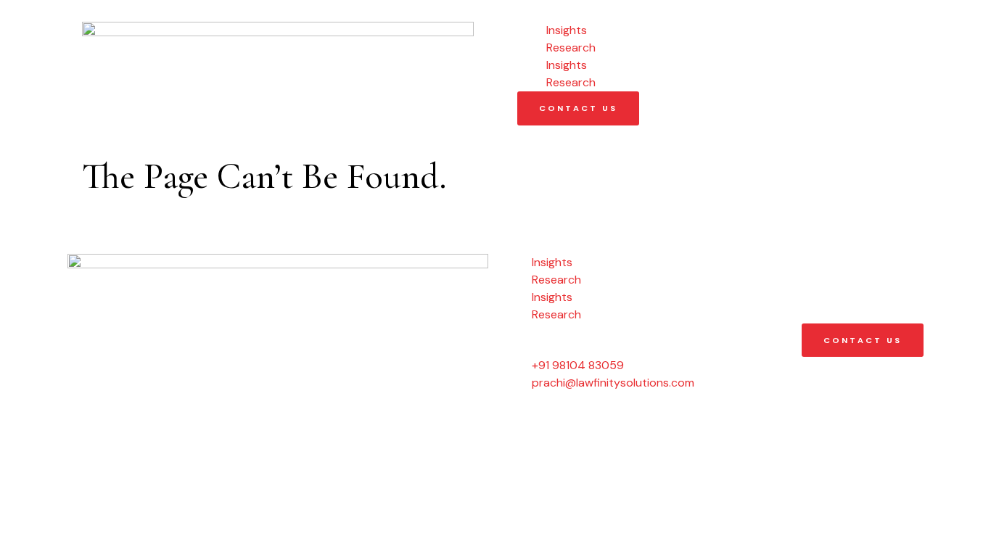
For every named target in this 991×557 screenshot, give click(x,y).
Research (571, 47)
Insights (566, 30)
